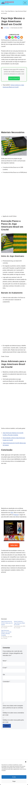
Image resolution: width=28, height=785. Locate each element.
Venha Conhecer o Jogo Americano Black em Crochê (19, 623)
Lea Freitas (6, 27)
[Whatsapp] (12, 37)
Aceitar (14, 777)
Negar (14, 781)
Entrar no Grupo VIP (14, 78)
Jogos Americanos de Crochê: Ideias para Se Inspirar (7, 623)
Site (4, 674)
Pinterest (15, 514)
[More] (21, 37)
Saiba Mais (14, 545)
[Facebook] (6, 37)
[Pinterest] (9, 37)
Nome (5, 660)
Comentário (6, 681)
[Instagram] (15, 37)
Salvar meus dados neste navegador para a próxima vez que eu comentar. (13, 706)
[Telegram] (18, 37)
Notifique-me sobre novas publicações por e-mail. (13, 721)
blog (12, 512)
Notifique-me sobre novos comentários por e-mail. (13, 714)
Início (2, 11)
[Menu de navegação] (25, 2)
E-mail (5, 667)
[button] (25, 762)
